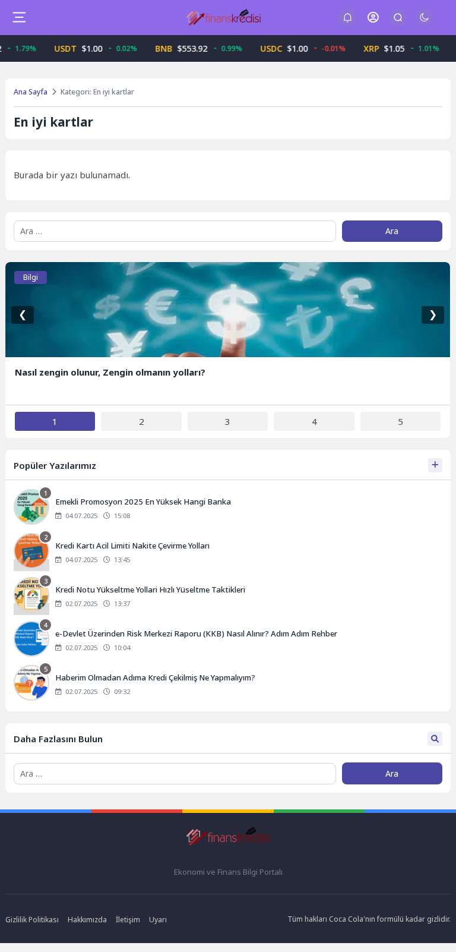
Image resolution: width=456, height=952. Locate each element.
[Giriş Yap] (373, 17)
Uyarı (158, 920)
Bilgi (30, 277)
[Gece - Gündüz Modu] (424, 23)
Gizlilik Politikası (32, 920)
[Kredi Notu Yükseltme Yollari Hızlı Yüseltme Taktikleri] (228, 596)
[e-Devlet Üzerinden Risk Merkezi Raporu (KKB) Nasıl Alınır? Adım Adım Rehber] (228, 640)
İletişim (128, 920)
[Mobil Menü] (19, 17)
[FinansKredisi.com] (223, 17)
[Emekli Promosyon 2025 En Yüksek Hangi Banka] (228, 508)
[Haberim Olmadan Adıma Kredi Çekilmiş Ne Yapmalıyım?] (228, 684)
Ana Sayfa (31, 92)
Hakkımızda (87, 920)
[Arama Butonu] (398, 17)
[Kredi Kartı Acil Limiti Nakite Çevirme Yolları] (228, 552)
